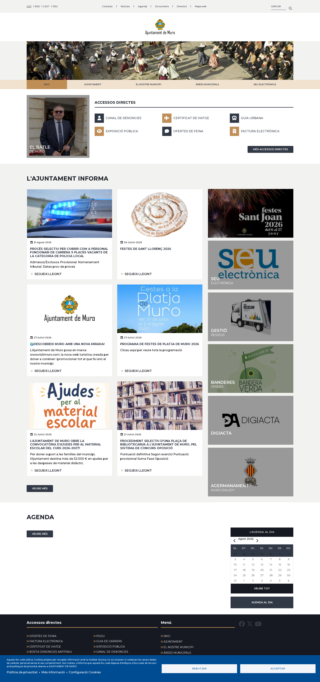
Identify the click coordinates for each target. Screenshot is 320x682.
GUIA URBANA (252, 118)
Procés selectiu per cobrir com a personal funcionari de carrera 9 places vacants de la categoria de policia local (69, 252)
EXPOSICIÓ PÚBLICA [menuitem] (110, 646)
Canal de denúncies (123, 118)
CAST (46, 6)
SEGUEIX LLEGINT (48, 274)
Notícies (125, 6)
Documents (162, 6)
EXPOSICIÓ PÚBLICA (122, 131)
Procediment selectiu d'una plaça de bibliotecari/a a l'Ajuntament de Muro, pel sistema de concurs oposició (158, 444)
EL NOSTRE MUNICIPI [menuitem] (179, 647)
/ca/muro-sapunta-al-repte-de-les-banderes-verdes (250, 368)
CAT (29, 6)
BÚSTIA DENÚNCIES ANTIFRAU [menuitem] (50, 652)
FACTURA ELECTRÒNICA (260, 131)
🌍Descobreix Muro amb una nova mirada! (67, 344)
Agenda (142, 6)
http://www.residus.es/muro (250, 316)
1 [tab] (157, 75)
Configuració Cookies (85, 672)
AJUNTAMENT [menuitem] (173, 641)
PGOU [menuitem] (100, 636)
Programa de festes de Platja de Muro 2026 (159, 344)
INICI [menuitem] (167, 636)
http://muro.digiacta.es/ (250, 420)
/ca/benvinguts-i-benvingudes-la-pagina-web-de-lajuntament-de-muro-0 (58, 126)
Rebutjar (199, 668)
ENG (37, 6)
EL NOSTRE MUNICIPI (148, 84)
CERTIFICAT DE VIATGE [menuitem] (45, 646)
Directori (182, 6)
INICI (47, 84)
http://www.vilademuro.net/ (250, 472)
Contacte (107, 6)
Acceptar (278, 668)
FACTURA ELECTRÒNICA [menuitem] (46, 641)
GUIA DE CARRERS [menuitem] (109, 641)
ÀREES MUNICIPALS (207, 84)
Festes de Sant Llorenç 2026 (145, 249)
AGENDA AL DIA (262, 602)
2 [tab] (163, 75)
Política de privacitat (22, 672)
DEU (55, 6)
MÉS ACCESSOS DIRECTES (270, 149)
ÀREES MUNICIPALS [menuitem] (177, 652)
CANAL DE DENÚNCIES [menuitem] (112, 652)
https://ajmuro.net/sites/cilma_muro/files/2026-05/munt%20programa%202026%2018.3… (250, 213)
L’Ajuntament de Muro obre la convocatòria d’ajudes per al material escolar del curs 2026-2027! (65, 444)
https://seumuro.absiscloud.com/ (250, 265)
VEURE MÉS (40, 488)
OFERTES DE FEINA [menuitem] (42, 636)
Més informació (53, 672)
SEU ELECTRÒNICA (265, 84)
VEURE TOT (262, 588)
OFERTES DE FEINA (188, 131)
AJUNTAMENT (92, 84)
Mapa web (200, 6)
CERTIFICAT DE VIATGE (191, 118)
